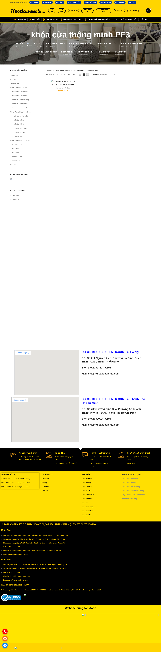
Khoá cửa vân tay (18, 132)
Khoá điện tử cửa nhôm (21, 108)
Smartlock (119, 10)
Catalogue (73, 10)
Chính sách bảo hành (130, 479)
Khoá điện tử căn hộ (19, 96)
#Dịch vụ (132, 2)
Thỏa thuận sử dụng (129, 499)
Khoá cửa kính (87, 515)
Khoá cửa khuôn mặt (20, 116)
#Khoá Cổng (119, 2)
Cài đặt (61, 10)
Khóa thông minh (103, 10)
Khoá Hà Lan (17, 157)
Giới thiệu (13, 79)
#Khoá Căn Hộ (106, 2)
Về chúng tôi (47, 474)
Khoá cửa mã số (18, 120)
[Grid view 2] (80, 74)
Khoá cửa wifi (17, 136)
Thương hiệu (15, 83)
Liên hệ (13, 165)
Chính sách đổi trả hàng (131, 487)
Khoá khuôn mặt (88, 495)
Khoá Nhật (16, 161)
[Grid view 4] (87, 74)
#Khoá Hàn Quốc (74, 2)
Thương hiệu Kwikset (63, 88)
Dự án (52, 10)
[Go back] (28, 34)
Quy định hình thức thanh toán (133, 495)
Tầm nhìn (45, 487)
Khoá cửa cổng (87, 507)
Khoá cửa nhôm (88, 511)
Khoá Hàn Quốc (18, 144)
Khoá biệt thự (87, 479)
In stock (16, 200)
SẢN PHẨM (86, 474)
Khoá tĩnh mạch (87, 499)
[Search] (142, 10)
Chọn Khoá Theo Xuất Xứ (19, 140)
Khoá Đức (15, 148)
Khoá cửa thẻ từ (18, 124)
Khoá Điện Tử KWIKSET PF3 (63, 85)
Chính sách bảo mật (129, 483)
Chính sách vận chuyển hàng (133, 491)
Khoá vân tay (86, 487)
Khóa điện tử (87, 10)
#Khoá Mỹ (59, 2)
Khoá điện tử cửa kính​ (20, 104)
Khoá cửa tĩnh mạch (19, 128)
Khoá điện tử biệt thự (20, 92)
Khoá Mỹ (15, 152)
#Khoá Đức (34, 2)
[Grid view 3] (84, 74)
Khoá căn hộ (86, 483)
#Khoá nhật (47, 2)
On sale (16, 196)
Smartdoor (133, 10)
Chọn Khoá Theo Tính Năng (20, 112)
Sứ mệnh (44, 491)
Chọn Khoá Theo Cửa (18, 87)
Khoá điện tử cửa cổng (20, 100)
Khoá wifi (85, 503)
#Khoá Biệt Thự (90, 2)
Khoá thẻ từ (86, 491)
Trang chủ (14, 75)
